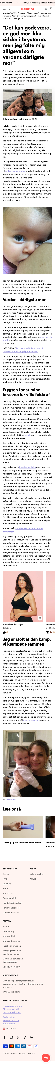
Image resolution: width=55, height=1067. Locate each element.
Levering (7, 884)
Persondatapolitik (11, 908)
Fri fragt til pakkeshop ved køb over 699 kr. (37, 3)
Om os (6, 874)
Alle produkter (37, 874)
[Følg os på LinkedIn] (32, 1037)
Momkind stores (11, 913)
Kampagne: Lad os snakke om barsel (12, 952)
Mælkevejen (12, 799)
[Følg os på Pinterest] (18, 1037)
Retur (5, 888)
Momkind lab (9, 936)
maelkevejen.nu (31, 720)
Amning (22, 13)
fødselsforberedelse (15, 171)
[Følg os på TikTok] (25, 1037)
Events (6, 927)
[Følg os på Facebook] (4, 1037)
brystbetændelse (27, 467)
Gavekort (34, 879)
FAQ (5, 879)
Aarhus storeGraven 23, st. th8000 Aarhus (11, 1020)
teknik (27, 435)
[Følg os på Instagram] (11, 1037)
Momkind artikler (10, 13)
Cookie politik (9, 898)
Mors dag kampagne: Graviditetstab (13, 960)
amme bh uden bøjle (13, 624)
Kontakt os (8, 893)
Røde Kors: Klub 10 (12, 967)
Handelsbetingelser (12, 903)
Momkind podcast (12, 941)
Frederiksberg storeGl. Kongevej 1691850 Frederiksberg (12, 1009)
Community (8, 931)
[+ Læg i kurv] (40, 618)
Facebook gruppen (12, 946)
